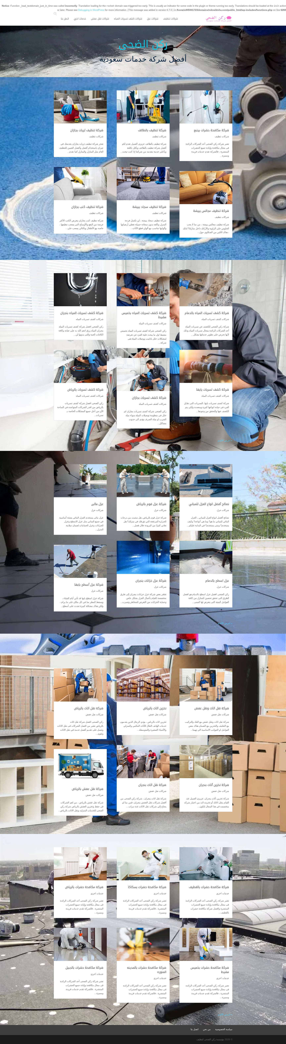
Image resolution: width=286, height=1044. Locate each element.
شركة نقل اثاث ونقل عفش (211, 708)
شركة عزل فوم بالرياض (151, 504)
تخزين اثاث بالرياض (154, 708)
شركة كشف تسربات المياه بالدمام (207, 313)
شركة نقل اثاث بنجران (152, 785)
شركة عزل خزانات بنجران (151, 580)
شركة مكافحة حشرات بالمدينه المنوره (146, 970)
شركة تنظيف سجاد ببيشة (149, 207)
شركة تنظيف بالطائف (152, 130)
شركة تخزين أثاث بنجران (214, 785)
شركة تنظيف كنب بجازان (87, 207)
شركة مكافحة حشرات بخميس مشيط (210, 970)
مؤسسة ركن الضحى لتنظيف (210, 1039)
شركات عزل (223, 510)
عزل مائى (97, 504)
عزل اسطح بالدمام (217, 580)
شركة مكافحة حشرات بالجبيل (84, 968)
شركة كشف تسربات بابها (212, 389)
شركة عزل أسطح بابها (88, 584)
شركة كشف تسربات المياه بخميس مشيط (144, 315)
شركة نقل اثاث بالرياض (88, 708)
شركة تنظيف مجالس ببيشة (211, 211)
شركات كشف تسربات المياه (215, 319)
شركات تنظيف (222, 136)
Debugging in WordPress (91, 10)
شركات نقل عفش (220, 714)
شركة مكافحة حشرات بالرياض (83, 887)
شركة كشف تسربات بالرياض (85, 389)
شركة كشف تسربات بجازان (149, 398)
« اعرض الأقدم (225, 249)
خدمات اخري (222, 893)
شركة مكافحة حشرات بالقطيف (209, 887)
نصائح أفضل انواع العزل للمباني (209, 504)
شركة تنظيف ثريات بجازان (86, 130)
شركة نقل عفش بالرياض (87, 789)
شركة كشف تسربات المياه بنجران (81, 313)
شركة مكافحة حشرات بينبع (211, 130)
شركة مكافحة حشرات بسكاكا (147, 887)
